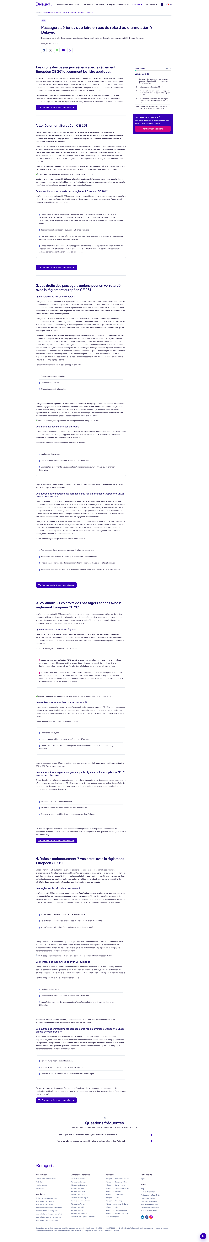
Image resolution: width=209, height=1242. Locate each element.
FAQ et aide (40, 1182)
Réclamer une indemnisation (69, 4)
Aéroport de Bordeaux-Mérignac (117, 1188)
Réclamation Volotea (78, 1194)
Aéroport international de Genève (117, 1204)
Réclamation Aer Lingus (79, 1198)
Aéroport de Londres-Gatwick (116, 1210)
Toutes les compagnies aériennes (82, 1217)
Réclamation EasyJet (78, 1182)
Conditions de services (149, 1201)
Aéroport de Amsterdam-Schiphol (118, 1179)
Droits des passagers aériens (46, 1198)
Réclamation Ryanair (78, 1188)
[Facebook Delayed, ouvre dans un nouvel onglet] (146, 1217)
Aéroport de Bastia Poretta (115, 1185)
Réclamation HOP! (77, 1207)
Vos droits (136, 4)
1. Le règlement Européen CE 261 (152, 87)
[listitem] (104, 1135)
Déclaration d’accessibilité (150, 1207)
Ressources (150, 4)
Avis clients (40, 1188)
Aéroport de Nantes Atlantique (117, 1213)
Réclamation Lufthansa (79, 1213)
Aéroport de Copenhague (115, 1194)
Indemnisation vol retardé (45, 1201)
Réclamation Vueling (78, 1191)
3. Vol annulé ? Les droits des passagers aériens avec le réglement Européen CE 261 (154, 100)
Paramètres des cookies (149, 1204)
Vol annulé (100, 4)
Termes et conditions (148, 1192)
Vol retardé (88, 4)
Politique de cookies (148, 1198)
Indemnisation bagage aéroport (47, 1220)
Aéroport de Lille (112, 1207)
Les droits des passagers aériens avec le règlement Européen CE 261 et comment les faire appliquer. (153, 81)
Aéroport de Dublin (112, 1198)
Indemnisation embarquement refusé (49, 1214)
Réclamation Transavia (79, 1185)
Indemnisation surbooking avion (47, 1211)
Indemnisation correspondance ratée (49, 1207)
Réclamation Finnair (78, 1204)
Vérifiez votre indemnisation (46, 1179)
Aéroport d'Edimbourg (114, 1201)
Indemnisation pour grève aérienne (48, 1217)
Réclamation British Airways (80, 1201)
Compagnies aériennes (116, 4)
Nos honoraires (41, 1185)
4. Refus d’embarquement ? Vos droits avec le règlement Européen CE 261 (153, 107)
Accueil (38, 12)
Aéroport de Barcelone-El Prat (116, 1182)
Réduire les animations (149, 1211)
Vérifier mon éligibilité (152, 129)
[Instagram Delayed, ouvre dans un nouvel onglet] (151, 1217)
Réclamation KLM (77, 1210)
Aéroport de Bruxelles (113, 1191)
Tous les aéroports (112, 1217)
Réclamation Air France (79, 1179)
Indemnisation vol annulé (44, 1204)
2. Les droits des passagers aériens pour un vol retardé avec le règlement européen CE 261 (155, 93)
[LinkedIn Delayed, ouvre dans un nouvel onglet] (142, 1217)
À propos (144, 1179)
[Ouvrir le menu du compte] (162, 4)
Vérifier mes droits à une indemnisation (56, 107)
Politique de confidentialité (150, 1195)
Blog (142, 1189)
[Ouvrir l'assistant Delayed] (203, 1236)
